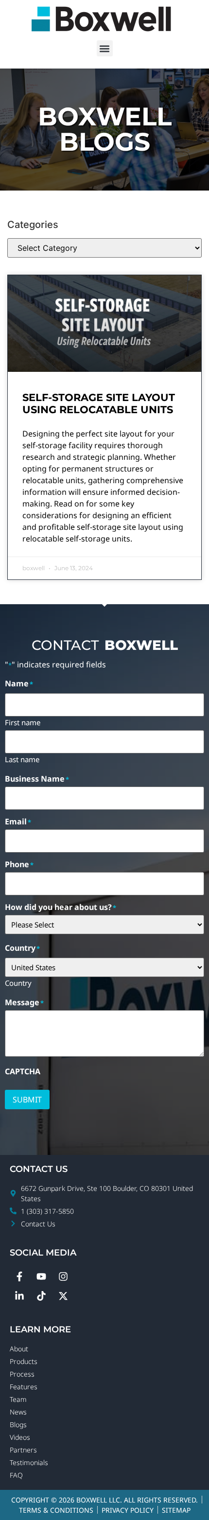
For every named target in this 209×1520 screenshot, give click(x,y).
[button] (105, 48)
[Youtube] (41, 1276)
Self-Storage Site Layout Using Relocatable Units (99, 403)
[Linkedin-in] (19, 1296)
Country (18, 982)
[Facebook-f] (19, 1276)
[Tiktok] (41, 1296)
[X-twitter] (63, 1296)
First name (22, 721)
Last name (22, 758)
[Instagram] (63, 1276)
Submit (27, 1099)
